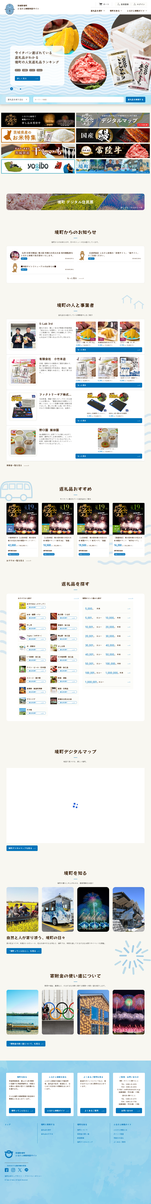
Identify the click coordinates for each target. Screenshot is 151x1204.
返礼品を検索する (135, 99)
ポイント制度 (119, 1134)
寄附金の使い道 (83, 1134)
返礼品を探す (46, 1130)
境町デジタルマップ (85, 1142)
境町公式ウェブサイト (13, 1176)
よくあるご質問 (120, 1142)
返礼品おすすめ (47, 1134)
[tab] (14, 89)
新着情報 (80, 1138)
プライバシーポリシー (33, 1176)
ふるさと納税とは (120, 1130)
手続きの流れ (119, 1138)
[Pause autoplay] (11, 88)
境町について (82, 1130)
